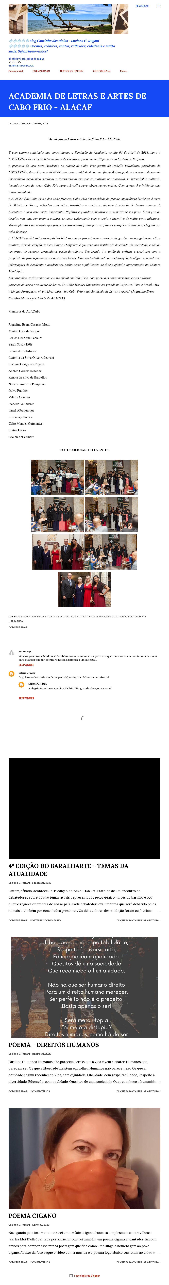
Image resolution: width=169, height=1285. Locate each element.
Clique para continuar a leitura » (138, 920)
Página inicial (16, 70)
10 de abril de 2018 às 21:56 (53, 672)
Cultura (99, 616)
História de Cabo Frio (132, 616)
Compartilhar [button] (18, 627)
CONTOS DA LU (101, 70)
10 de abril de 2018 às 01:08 (49, 651)
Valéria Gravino (26, 672)
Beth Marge (24, 651)
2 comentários (40, 1091)
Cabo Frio (87, 616)
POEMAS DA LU (41, 70)
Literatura (16, 621)
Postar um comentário (45, 920)
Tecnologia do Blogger (86, 1275)
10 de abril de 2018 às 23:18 (65, 683)
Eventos (111, 616)
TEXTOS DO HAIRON (71, 70)
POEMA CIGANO (32, 1215)
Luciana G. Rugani (37, 683)
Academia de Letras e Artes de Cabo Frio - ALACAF (49, 616)
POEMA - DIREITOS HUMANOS (54, 1045)
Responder (26, 664)
